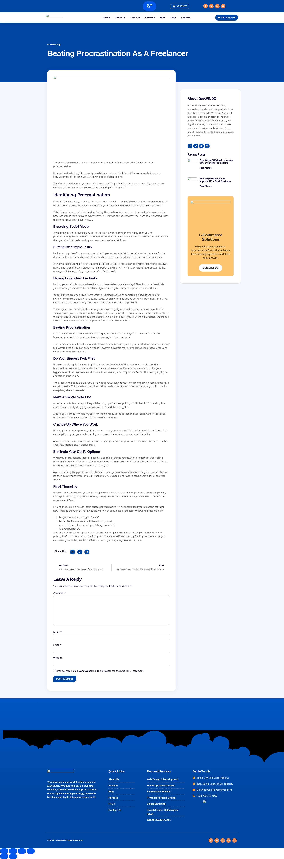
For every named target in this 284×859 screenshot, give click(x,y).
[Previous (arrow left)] (4, 856)
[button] (72, 552)
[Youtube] (223, 6)
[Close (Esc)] (31, 851)
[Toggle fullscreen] (13, 851)
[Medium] (207, 146)
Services (135, 17)
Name (57, 632)
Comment (59, 593)
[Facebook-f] (205, 6)
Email (57, 645)
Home (106, 17)
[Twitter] (211, 6)
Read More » (206, 167)
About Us (120, 17)
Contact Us (210, 268)
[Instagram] (217, 6)
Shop (173, 17)
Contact (185, 17)
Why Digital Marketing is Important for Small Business (215, 180)
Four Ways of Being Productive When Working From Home (216, 161)
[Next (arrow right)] (13, 856)
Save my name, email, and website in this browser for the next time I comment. (100, 671)
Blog (162, 17)
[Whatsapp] (234, 840)
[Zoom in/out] (4, 851)
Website (57, 658)
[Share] (22, 851)
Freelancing (54, 44)
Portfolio (150, 17)
